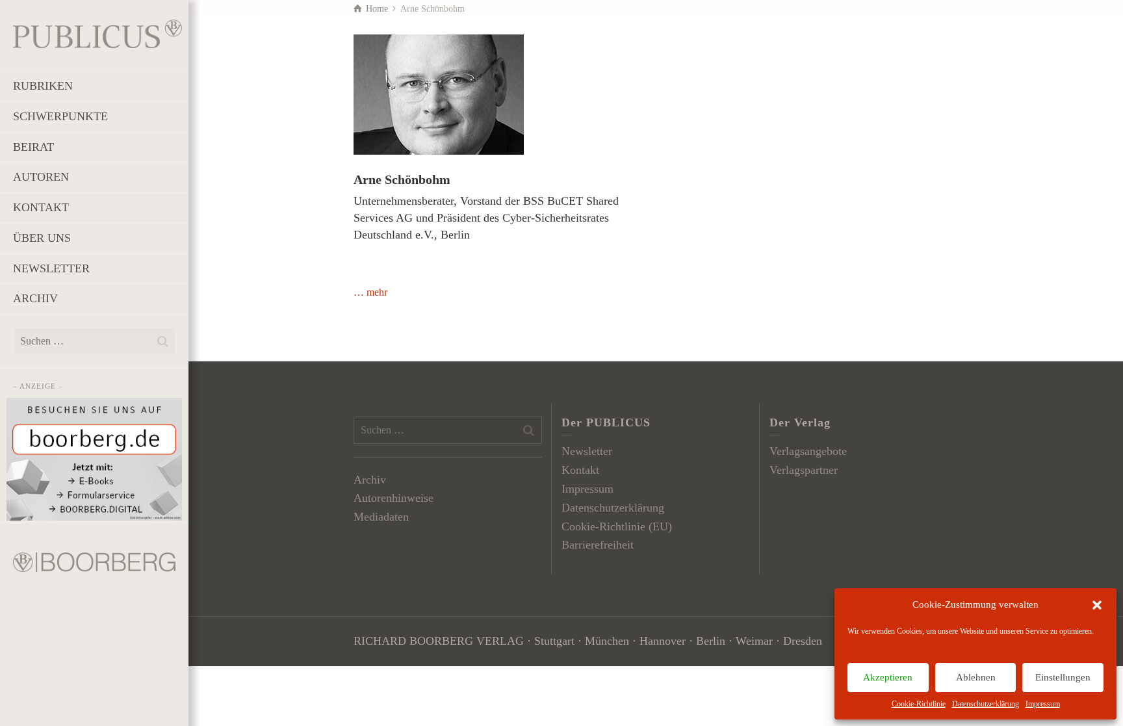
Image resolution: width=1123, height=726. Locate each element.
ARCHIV (35, 298)
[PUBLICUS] (97, 32)
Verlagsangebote (808, 451)
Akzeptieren (887, 677)
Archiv (370, 479)
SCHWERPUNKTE (60, 116)
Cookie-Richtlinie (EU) (617, 526)
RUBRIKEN (43, 85)
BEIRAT (33, 146)
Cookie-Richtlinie (919, 703)
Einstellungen (1063, 677)
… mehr (370, 292)
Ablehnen (976, 677)
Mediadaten (381, 516)
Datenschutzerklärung (985, 703)
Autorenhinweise (393, 497)
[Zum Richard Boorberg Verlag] (94, 560)
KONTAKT (41, 207)
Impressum (1043, 703)
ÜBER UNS (42, 237)
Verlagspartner (803, 469)
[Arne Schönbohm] (439, 94)
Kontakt (580, 469)
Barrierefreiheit (598, 544)
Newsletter (587, 451)
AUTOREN (41, 176)
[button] (1097, 605)
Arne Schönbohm (402, 179)
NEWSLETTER (51, 268)
